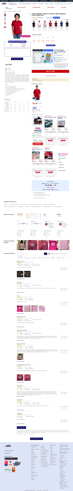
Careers (61, 469)
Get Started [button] (37, 143)
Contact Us (62, 456)
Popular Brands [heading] (53, 454)
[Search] (64, 3)
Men (51, 449)
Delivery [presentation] (63, 7)
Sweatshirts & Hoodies (35, 449)
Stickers (47, 3)
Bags (32, 470)
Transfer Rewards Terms (64, 481)
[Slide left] (31, 23)
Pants (32, 462)
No (65, 269)
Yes (62, 269)
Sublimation (61, 164)
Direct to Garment (46, 257)
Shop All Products (53, 464)
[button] (17, 26)
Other (64, 257)
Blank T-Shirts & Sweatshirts (25, 3)
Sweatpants (33, 464)
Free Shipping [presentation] (36, 7)
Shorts (32, 465)
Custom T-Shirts (43, 459)
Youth (51, 450)
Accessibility (62, 480)
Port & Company (53, 461)
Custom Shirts (41, 3)
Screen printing (27, 257)
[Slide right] (69, 23)
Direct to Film (20, 257)
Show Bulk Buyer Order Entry (36, 438)
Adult (51, 446)
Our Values (62, 470)
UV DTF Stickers (44, 453)
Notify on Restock (50, 45)
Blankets (32, 479)
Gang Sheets (61, 167)
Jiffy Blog (61, 473)
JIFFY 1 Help (62, 458)
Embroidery (39, 257)
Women (51, 447)
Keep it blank (58, 257)
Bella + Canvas (53, 457)
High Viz (32, 473)
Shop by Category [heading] (35, 445)
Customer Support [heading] (64, 445)
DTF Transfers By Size (62, 159)
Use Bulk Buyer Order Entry (17, 58)
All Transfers (43, 447)
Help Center (62, 455)
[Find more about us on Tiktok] (9, 453)
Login (68, 3)
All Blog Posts (62, 474)
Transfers (34, 3)
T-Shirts (32, 447)
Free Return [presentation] (50, 7)
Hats (32, 468)
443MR (14, 87)
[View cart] (71, 3)
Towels (32, 476)
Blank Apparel (33, 446)
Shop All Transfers (62, 155)
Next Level (52, 460)
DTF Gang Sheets (44, 454)
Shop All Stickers (62, 170)
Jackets (32, 453)
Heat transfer (33, 257)
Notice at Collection (63, 485)
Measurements (7, 99)
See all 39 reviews (21, 427)
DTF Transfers (43, 449)
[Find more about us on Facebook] (5, 453)
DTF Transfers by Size (45, 450)
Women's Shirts (34, 458)
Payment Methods (63, 465)
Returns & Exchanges (63, 463)
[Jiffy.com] (3, 4)
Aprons (32, 478)
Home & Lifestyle (34, 475)
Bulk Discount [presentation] (22, 7)
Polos (32, 450)
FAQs (61, 459)
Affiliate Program (63, 472)
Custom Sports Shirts (44, 466)
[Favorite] (29, 14)
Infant (51, 453)
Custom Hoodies (44, 460)
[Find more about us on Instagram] (7, 453)
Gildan (51, 456)
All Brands (52, 463)
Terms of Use (45, 490)
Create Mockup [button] (26, 36)
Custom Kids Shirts (44, 463)
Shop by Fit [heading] (52, 445)
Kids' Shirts (33, 459)
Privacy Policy (62, 477)
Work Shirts (33, 454)
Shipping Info (62, 462)
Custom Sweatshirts (44, 462)
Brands (51, 3)
